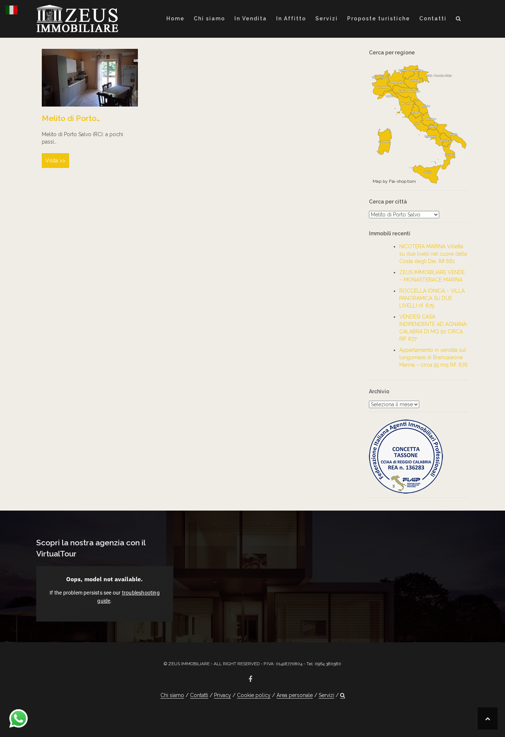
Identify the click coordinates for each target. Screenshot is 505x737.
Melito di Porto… (71, 118)
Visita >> (55, 161)
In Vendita (250, 18)
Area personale (295, 695)
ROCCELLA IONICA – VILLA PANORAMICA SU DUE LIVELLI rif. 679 (432, 298)
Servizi (326, 18)
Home (175, 18)
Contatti (433, 18)
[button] (458, 20)
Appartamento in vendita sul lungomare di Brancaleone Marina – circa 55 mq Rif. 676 (433, 357)
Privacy (222, 695)
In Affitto (291, 18)
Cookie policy (254, 695)
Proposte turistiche (378, 18)
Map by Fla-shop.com (394, 181)
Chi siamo (209, 18)
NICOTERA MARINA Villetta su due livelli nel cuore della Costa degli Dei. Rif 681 (433, 253)
